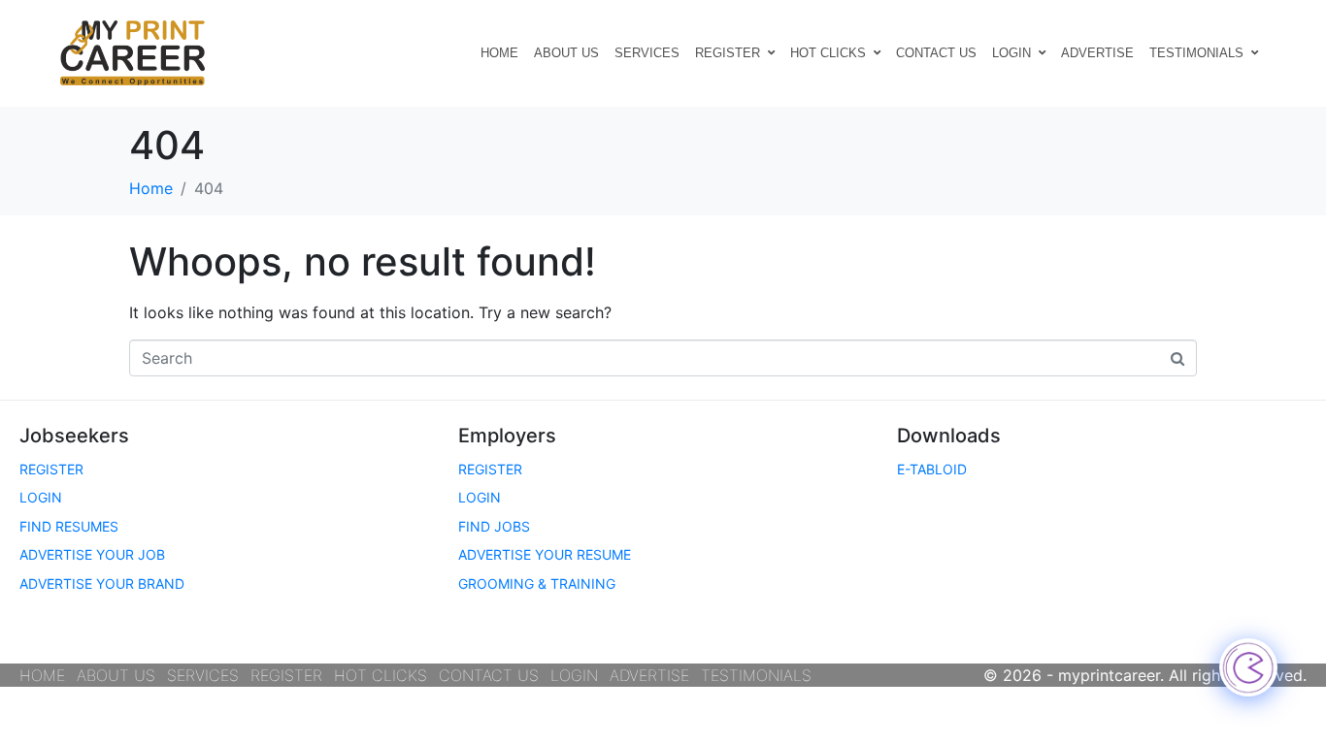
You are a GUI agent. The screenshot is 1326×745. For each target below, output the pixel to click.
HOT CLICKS (828, 53)
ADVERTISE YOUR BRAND (101, 583)
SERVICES (647, 53)
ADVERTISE (1097, 53)
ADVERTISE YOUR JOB (92, 554)
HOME (499, 53)
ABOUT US (566, 53)
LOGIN (1011, 53)
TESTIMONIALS (1196, 53)
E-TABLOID (932, 469)
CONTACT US (936, 53)
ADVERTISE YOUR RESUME (544, 554)
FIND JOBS (494, 526)
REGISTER (727, 53)
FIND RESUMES (68, 526)
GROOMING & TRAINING (536, 583)
